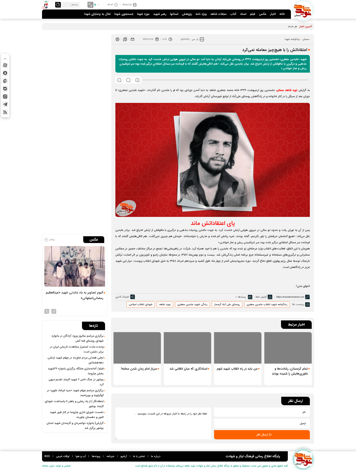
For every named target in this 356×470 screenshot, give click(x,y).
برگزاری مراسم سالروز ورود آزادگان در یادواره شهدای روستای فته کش (78, 338)
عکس (262, 14)
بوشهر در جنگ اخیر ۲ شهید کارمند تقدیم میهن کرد (76, 382)
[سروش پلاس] (5, 73)
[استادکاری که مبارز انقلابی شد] (187, 348)
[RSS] (5, 112)
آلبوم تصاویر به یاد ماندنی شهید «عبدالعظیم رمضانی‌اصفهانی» (74, 295)
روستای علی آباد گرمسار (227, 304)
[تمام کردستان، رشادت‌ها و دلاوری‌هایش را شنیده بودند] (288, 348)
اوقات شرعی (62, 456)
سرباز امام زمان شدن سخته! (139, 368)
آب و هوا (81, 456)
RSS (47, 456)
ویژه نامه (201, 14)
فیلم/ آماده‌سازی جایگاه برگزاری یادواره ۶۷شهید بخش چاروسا (76, 371)
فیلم (252, 14)
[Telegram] (5, 104)
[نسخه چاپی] (117, 39)
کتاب (233, 14)
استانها (174, 14)
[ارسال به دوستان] (132, 39)
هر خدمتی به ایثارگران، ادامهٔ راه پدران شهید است (269, 26)
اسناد (243, 14)
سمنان (305, 39)
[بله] (5, 89)
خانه (282, 14)
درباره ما (155, 456)
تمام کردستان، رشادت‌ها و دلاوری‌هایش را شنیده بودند (290, 371)
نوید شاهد (165, 304)
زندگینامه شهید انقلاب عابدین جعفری (267, 304)
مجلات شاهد (218, 14)
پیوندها (96, 456)
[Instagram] (5, 96)
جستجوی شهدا (123, 14)
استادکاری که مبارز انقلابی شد (188, 368)
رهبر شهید (159, 14)
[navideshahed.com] (303, 10)
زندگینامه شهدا (292, 39)
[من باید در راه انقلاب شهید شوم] (237, 348)
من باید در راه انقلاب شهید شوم (237, 368)
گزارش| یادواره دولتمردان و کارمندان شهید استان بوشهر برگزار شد (75, 425)
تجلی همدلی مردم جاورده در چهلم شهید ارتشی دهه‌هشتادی (76, 360)
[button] (53, 311)
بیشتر (51, 239)
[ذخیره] (125, 39)
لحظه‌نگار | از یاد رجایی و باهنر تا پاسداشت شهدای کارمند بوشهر (74, 403)
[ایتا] (5, 81)
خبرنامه (110, 456)
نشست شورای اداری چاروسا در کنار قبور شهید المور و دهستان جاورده (77, 414)
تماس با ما (139, 456)
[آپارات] (5, 65)
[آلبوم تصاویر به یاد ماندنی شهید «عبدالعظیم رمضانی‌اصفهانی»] (74, 266)
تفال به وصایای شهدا (97, 14)
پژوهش (187, 14)
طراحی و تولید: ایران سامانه (56, 466)
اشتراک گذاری (122, 297)
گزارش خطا (261, 297)
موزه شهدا (143, 14)
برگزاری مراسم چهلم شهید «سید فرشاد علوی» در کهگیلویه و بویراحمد (75, 393)
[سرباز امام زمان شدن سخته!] (137, 348)
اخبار (273, 14)
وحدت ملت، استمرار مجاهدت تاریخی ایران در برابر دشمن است (77, 349)
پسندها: (242, 297)
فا (95, 4)
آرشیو (124, 456)
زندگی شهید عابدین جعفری (192, 304)
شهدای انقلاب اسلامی (140, 304)
